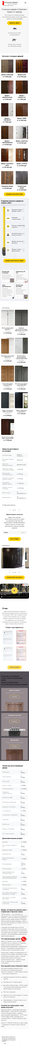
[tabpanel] (7, 323)
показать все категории (14, 194)
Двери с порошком (7, 119)
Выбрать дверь (14, 23)
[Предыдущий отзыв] (9, 510)
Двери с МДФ (21, 118)
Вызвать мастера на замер (15, 260)
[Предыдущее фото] (9, 572)
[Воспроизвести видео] (14, 591)
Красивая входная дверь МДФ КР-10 (7, 356)
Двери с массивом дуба (7, 164)
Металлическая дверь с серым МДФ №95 (21, 384)
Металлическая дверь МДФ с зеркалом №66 (7, 438)
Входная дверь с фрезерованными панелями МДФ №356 (21, 357)
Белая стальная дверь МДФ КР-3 (7, 328)
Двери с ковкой (22, 163)
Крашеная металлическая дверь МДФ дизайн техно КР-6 (21, 329)
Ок (5, 1043)
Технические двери (21, 187)
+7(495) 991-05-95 (7, 5)
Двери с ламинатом (22, 96)
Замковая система (14, 715)
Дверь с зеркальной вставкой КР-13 (21, 411)
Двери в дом (22, 74)
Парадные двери (7, 186)
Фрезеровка (14, 740)
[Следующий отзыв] (19, 510)
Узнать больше (14, 667)
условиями (4, 1039)
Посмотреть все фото (14, 577)
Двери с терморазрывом (7, 141)
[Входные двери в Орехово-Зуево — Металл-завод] (10, 3)
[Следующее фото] (19, 572)
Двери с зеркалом (22, 141)
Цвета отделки (14, 690)
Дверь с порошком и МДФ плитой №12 (7, 411)
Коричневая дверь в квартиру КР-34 (7, 384)
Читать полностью (14, 527)
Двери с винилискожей (7, 96)
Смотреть (14, 696)
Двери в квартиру (7, 74)
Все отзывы (14, 539)
